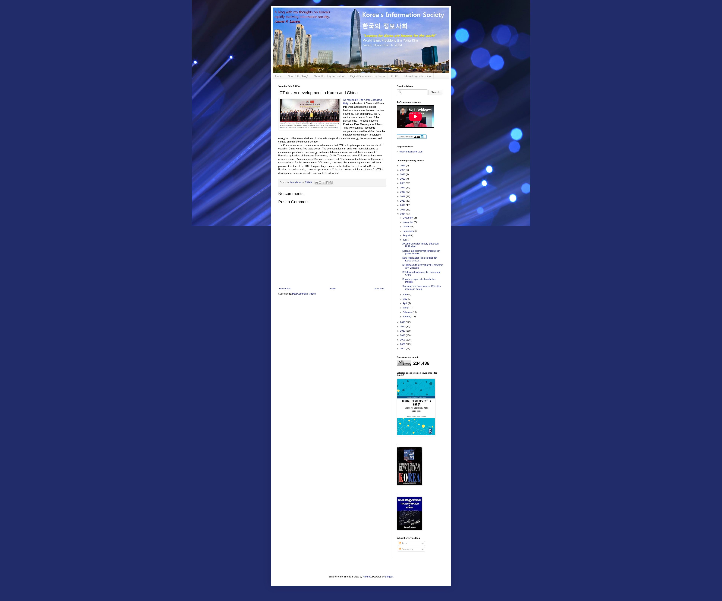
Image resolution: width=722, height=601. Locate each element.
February (408, 312)
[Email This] (316, 182)
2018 (403, 196)
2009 (403, 339)
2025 (403, 165)
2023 (403, 174)
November (408, 222)
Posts (404, 543)
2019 (403, 192)
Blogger (389, 576)
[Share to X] (323, 182)
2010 (403, 335)
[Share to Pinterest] (331, 182)
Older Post (379, 288)
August (406, 235)
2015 (403, 209)
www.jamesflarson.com (411, 151)
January (407, 316)
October (407, 226)
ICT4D (394, 76)
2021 (403, 183)
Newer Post (285, 288)
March (406, 307)
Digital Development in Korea (367, 76)
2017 (403, 201)
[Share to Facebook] (327, 182)
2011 (403, 331)
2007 (403, 348)
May (405, 299)
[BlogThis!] (320, 182)
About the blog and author (329, 76)
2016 (403, 205)
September (409, 231)
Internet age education (417, 76)
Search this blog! (298, 76)
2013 (403, 322)
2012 (403, 326)
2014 (403, 214)
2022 (403, 178)
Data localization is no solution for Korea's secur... (419, 259)
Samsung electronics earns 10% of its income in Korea (421, 287)
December (408, 217)
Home (278, 76)
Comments (407, 549)
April (405, 303)
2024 (403, 170)
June (405, 294)
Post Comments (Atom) (304, 294)
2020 (403, 187)
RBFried (367, 576)
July (405, 239)
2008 (403, 344)
